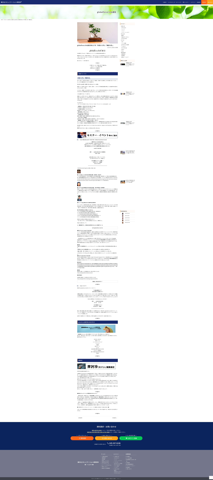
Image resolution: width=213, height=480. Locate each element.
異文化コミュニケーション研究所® (88, 462)
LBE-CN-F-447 (127, 220)
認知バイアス (97, 340)
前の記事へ (81, 417)
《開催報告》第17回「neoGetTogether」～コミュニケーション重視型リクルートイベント (130, 94)
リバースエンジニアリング (97, 342)
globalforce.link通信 (115, 47)
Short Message (124, 47)
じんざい (97, 347)
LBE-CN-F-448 (127, 217)
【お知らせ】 (123, 26)
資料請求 (204, 2)
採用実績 (123, 55)
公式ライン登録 (132, 438)
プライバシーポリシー (130, 465)
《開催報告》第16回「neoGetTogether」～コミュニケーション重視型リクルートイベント (130, 123)
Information (123, 27)
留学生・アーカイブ (124, 57)
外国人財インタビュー (125, 37)
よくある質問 (129, 458)
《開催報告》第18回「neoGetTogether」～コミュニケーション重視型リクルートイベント (130, 64)
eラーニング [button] (178, 2)
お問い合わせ (210, 2)
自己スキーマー (97, 346)
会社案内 (198, 2)
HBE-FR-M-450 (127, 213)
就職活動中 (123, 54)
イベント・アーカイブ (125, 32)
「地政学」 (97, 353)
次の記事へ (114, 417)
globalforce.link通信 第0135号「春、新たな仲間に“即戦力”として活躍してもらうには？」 (130, 151)
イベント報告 (123, 43)
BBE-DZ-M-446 (127, 222)
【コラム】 (122, 40)
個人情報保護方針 (129, 464)
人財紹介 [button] (164, 2)
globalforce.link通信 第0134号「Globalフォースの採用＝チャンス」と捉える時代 (130, 181)
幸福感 (97, 344)
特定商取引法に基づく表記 (131, 460)
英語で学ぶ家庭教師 (106, 468)
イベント (123, 30)
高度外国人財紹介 (105, 462)
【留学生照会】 (123, 52)
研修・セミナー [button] (186, 2)
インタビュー (123, 46)
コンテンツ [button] (193, 2)
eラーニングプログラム (106, 465)
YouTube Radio (124, 38)
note (122, 41)
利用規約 (128, 462)
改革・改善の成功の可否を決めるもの (97, 351)
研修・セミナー (105, 466)
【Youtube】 (123, 33)
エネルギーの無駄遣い (97, 350)
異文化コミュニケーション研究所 (11, 2)
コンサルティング (171, 2)
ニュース (122, 29)
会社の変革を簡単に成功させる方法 (97, 349)
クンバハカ (97, 343)
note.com (83, 334)
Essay (122, 50)
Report (122, 49)
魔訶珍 (122, 35)
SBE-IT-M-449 (127, 215)
